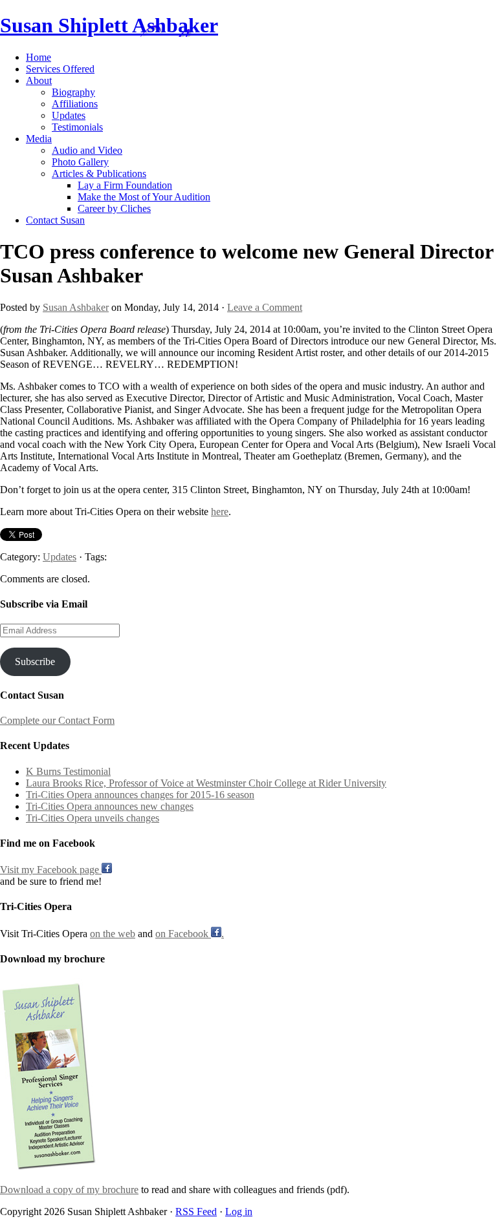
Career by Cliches (114, 208)
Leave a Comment (264, 307)
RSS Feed (196, 1211)
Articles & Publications (99, 173)
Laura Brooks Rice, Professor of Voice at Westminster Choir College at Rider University (206, 783)
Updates (68, 115)
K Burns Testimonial (68, 771)
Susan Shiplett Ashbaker (109, 25)
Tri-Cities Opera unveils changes (92, 817)
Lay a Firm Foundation (125, 185)
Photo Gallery (80, 161)
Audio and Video (87, 150)
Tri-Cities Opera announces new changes (109, 806)
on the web (112, 933)
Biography (73, 92)
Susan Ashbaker (76, 307)
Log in (238, 1211)
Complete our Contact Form (57, 720)
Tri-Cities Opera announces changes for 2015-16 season (140, 794)
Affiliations (75, 103)
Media (39, 138)
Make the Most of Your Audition (144, 196)
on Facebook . (189, 933)
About (39, 80)
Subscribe (35, 661)
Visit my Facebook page (51, 869)
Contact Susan (55, 220)
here (219, 511)
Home (38, 57)
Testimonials (77, 127)
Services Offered (60, 68)
